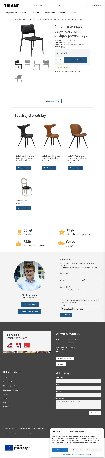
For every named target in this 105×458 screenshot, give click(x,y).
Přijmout (60, 450)
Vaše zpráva (64, 287)
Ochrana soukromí (37, 433)
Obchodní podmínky (10, 386)
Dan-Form (65, 45)
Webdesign (16, 428)
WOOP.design (42, 428)
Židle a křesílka (38, 19)
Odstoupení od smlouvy (11, 390)
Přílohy (62, 305)
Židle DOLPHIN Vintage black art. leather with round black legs (25, 158)
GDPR (5, 398)
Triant (17, 19)
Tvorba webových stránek (29, 428)
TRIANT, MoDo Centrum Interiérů (66, 348)
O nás (5, 378)
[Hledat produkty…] (47, 6)
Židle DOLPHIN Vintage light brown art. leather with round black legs (51, 158)
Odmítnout (77, 450)
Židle (29, 19)
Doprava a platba (9, 382)
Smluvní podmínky (46, 433)
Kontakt (5, 406)
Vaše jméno (64, 273)
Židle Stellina (21, 200)
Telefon (83, 280)
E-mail (62, 280)
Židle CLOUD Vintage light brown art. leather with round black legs (77, 158)
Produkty (23, 19)
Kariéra (5, 394)
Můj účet (6, 402)
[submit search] (59, 6)
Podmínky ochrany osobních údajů (81, 454)
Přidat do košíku (76, 60)
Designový (61, 47)
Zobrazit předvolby (94, 450)
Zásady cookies (66, 454)
